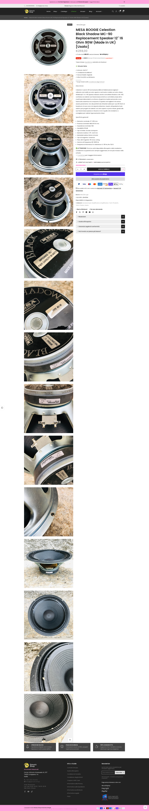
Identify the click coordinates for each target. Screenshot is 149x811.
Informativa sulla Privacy (75, 783)
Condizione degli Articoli (75, 777)
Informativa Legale (73, 793)
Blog (90, 11)
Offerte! (73, 11)
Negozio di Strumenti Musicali (74, 6)
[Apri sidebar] (2, 408)
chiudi (24, 1)
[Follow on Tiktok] (32, 791)
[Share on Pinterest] (83, 212)
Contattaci (81, 155)
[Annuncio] (83, 2)
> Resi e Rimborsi (81, 209)
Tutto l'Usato (80, 205)
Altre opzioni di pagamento (100, 179)
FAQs (68, 796)
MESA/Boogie (81, 25)
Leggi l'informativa (103, 2)
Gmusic (82, 11)
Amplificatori (104, 203)
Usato (87, 205)
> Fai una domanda (95, 209)
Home (48, 11)
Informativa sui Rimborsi (74, 790)
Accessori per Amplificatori (91, 203)
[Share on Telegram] (86, 212)
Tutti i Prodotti (113, 203)
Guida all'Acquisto (73, 771)
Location (122, 6)
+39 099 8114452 (30, 6)
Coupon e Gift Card (73, 780)
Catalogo (64, 11)
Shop (55, 11)
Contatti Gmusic (72, 768)
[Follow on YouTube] (28, 791)
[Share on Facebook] (76, 212)
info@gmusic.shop (42, 6)
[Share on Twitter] (80, 212)
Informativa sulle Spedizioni (76, 787)
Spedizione (88, 62)
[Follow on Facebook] (25, 791)
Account (98, 11)
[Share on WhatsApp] (93, 212)
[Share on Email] (89, 212)
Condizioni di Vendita (74, 774)
